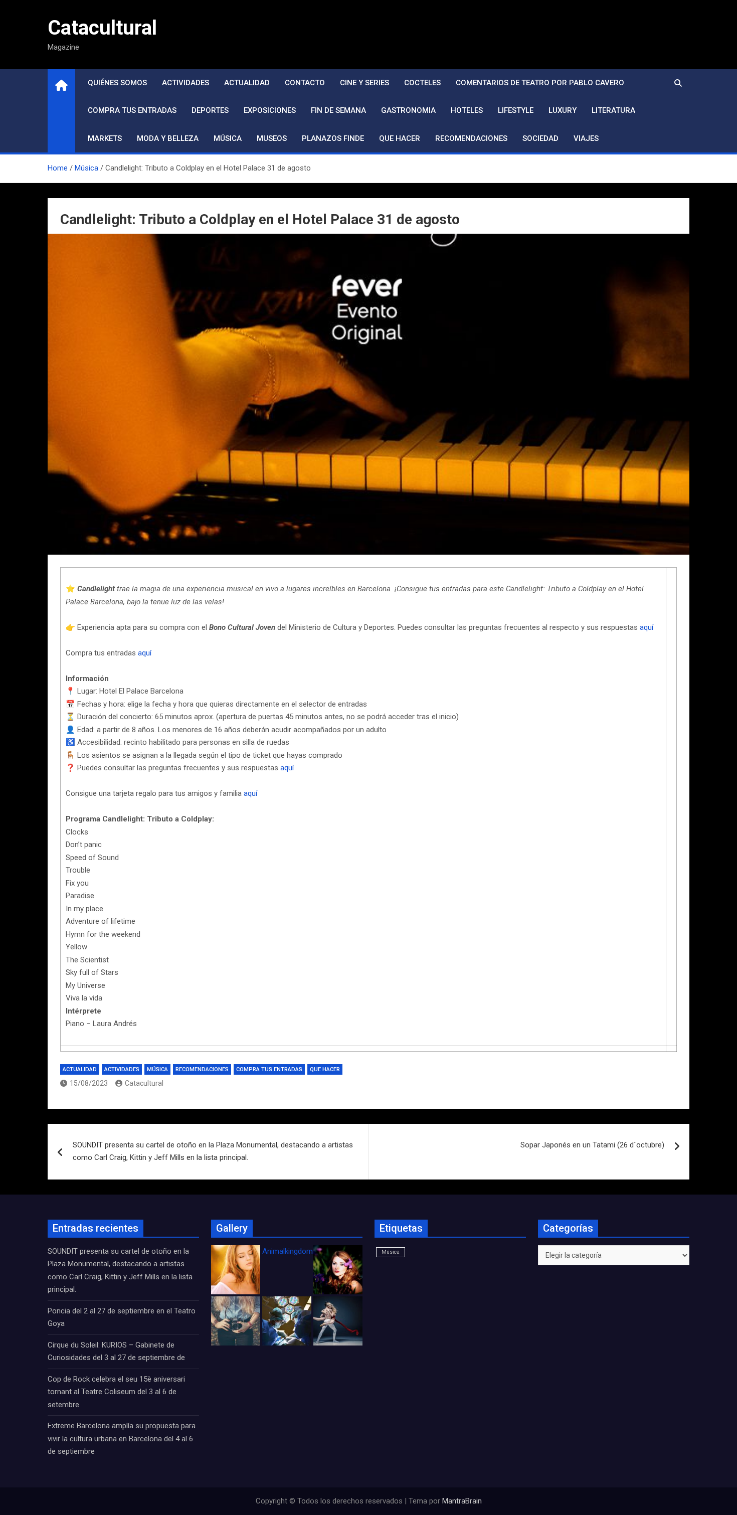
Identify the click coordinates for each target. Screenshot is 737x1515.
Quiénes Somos (117, 82)
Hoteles (467, 110)
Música (228, 138)
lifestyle (515, 110)
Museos (272, 138)
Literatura (613, 110)
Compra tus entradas (132, 110)
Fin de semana (338, 110)
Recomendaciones (471, 138)
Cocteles (422, 82)
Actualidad (247, 82)
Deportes (210, 110)
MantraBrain (462, 1500)
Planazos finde (333, 138)
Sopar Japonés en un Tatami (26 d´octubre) (592, 1144)
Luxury (562, 110)
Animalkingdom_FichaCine (305, 1251)
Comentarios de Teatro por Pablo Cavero (540, 82)
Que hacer (399, 138)
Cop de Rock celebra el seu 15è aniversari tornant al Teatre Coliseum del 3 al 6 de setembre (116, 1392)
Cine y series (364, 82)
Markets (105, 138)
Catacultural (102, 28)
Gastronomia (408, 110)
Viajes (586, 138)
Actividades (185, 82)
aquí (646, 627)
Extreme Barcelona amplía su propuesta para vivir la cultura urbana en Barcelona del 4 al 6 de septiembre (122, 1438)
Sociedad (540, 138)
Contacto (305, 82)
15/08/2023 (89, 1083)
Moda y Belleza (168, 138)
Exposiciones (270, 110)
